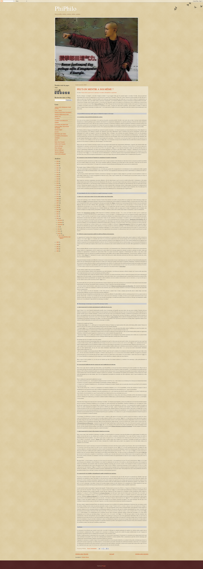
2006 (57, 205)
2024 (57, 165)
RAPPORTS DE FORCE (60, 134)
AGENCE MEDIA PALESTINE (62, 114)
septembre (60, 224)
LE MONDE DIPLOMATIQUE (61, 124)
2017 (57, 181)
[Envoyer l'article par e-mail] (99, 548)
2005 (57, 207)
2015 (57, 185)
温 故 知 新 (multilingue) (60, 154)
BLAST (56, 140)
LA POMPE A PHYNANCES (61, 136)
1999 (57, 242)
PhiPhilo (65, 8)
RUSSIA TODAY (58, 129)
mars (59, 229)
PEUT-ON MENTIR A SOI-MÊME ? (95, 89)
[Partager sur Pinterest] (108, 548)
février (59, 231)
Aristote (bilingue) (59, 146)
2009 (57, 198)
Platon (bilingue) (58, 148)
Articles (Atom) (85, 557)
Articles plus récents (81, 554)
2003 (57, 211)
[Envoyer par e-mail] (102, 548)
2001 (57, 216)
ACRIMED (57, 138)
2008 (57, 200)
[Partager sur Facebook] (106, 548)
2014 (57, 187)
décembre (60, 220)
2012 (57, 192)
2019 (57, 176)
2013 (57, 189)
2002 (57, 214)
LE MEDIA (57, 118)
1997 (57, 246)
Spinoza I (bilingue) (59, 150)
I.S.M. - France (58, 110)
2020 (57, 174)
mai (59, 226)
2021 (57, 172)
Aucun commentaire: (92, 548)
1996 (57, 248)
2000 (57, 218)
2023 (57, 168)
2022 (57, 170)
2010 (57, 196)
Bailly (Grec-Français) (60, 142)
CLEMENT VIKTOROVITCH (61, 120)
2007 (57, 203)
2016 (57, 183)
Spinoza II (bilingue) (59, 152)
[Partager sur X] (105, 548)
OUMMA (57, 122)
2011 (57, 194)
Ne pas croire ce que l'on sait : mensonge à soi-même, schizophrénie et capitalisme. (99, 92)
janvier (59, 233)
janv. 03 (61, 235)
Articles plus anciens (141, 554)
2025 (57, 163)
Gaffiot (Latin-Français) (60, 144)
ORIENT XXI (58, 116)
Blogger (104, 565)
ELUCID (56, 131)
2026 (57, 161)
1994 (57, 251)
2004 (57, 209)
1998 (57, 244)
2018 (57, 178)
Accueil (111, 554)
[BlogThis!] (103, 548)
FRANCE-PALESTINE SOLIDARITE (63, 112)
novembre (60, 222)
